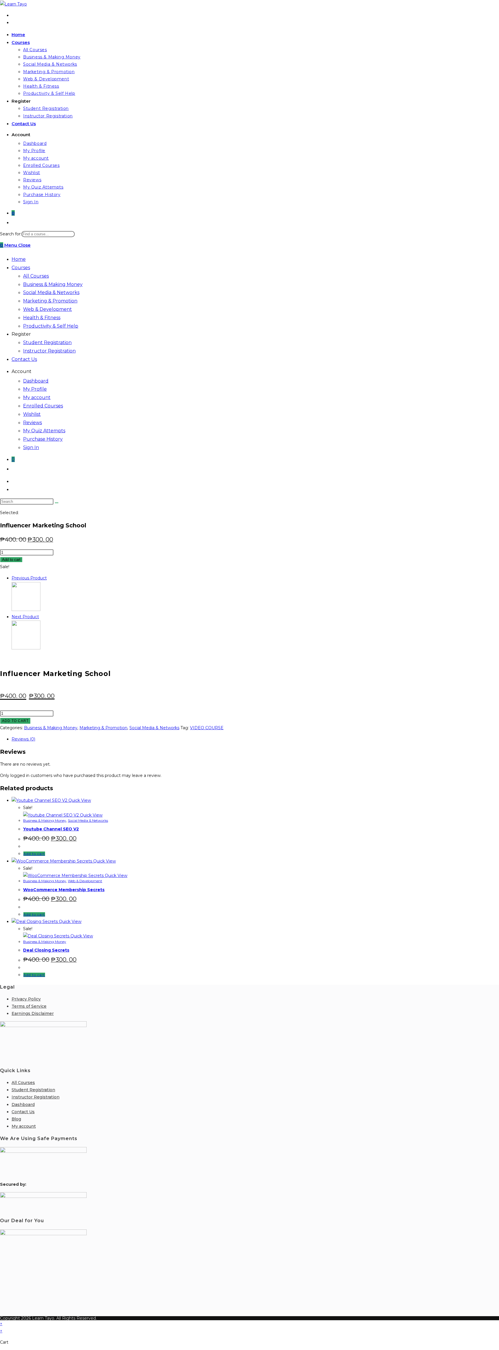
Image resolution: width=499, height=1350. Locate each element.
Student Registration (47, 342)
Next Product (25, 616)
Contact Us (24, 359)
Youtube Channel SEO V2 (51, 829)
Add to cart (11, 559)
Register (21, 334)
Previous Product (29, 578)
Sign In (31, 447)
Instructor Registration (49, 351)
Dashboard (36, 381)
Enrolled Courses (43, 406)
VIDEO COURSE (207, 727)
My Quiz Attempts (44, 430)
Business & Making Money (53, 284)
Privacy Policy (26, 999)
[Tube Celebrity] (26, 609)
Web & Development (47, 309)
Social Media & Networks (51, 292)
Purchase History (43, 439)
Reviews (32, 422)
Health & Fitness (41, 317)
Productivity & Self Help (50, 326)
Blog (16, 1119)
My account (37, 397)
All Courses (36, 276)
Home (19, 259)
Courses (21, 267)
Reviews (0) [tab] (23, 739)
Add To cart (15, 721)
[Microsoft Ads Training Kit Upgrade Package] (26, 648)
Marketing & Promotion (50, 301)
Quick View (79, 800)
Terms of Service (29, 1006)
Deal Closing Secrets (46, 950)
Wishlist (32, 414)
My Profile (35, 389)
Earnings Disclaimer (33, 1013)
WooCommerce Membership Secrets (64, 889)
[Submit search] (57, 502)
